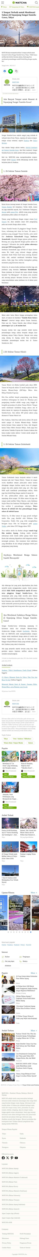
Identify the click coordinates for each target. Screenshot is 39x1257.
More (33, 892)
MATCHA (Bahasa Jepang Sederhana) (13, 1204)
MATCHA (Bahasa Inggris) (10, 1173)
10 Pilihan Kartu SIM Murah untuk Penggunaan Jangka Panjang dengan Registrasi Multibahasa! (26, 988)
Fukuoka (4, 1143)
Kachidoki (26, 631)
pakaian (17, 945)
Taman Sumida (7, 207)
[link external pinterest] (12, 1159)
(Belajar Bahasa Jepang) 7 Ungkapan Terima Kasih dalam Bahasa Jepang (25, 998)
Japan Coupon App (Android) (11, 1218)
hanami (13, 160)
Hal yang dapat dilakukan (9, 963)
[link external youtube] (17, 1159)
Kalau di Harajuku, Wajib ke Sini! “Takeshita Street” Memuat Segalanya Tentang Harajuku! (27, 768)
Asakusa (26, 140)
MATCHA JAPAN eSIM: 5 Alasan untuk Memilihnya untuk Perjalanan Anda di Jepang (26, 1066)
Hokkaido (23, 1138)
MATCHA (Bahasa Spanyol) (10, 1209)
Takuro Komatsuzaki (10, 771)
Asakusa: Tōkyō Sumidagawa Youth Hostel (17, 670)
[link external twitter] (8, 1159)
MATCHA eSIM (7, 1222)
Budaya (25, 961)
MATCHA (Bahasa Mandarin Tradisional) (15, 1177)
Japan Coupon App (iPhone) (10, 1213)
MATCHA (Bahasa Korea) (10, 1186)
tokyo (23, 945)
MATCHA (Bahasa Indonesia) (11, 1195)
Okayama (23, 1147)
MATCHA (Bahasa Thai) (9, 1182)
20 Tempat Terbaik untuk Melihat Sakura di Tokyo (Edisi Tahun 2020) (9, 856)
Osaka (22, 1134)
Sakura (30, 743)
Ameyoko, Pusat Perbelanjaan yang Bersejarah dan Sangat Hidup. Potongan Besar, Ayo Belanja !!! (10, 799)
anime (4, 945)
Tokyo (5, 7)
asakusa (10, 945)
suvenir (29, 945)
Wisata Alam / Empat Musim (13, 743)
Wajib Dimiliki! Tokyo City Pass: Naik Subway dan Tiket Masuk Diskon (26, 1046)
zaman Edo (14, 212)
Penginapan (26, 957)
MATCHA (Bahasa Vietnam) (10, 1200)
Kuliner (7, 957)
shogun (4, 212)
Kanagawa (5, 1147)
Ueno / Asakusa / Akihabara (22, 739)
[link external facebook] (4, 1159)
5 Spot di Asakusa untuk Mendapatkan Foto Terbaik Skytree (10, 880)
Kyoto (4, 1138)
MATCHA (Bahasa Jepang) (10, 1168)
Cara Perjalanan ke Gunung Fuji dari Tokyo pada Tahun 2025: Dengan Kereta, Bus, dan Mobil (26, 1056)
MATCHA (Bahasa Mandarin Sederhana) (14, 1191)
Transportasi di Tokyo (17, 7)
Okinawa (22, 1143)
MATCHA (15, 82)
